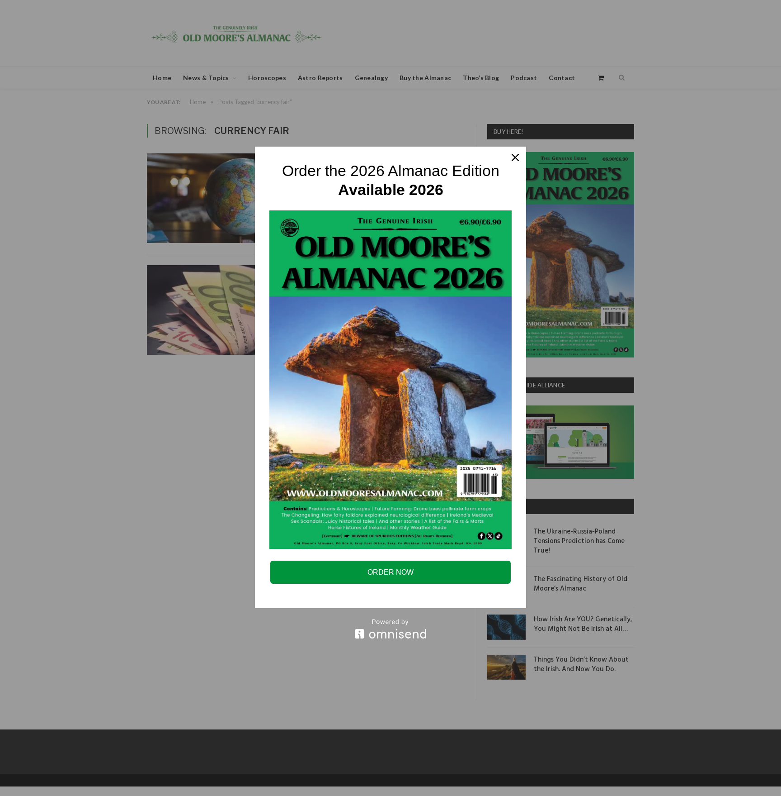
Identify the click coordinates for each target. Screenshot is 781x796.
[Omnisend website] (390, 628)
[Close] (515, 157)
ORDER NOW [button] (390, 572)
